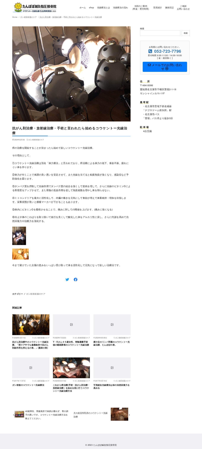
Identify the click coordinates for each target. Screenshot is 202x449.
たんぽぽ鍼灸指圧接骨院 (105, 444)
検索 (142, 28)
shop (91, 7)
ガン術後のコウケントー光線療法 (28, 384)
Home (15, 17)
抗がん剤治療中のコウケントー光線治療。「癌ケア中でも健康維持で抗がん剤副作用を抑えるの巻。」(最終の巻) (30, 344)
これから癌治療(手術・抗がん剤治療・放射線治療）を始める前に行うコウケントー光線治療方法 (71, 387)
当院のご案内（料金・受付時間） (140, 7)
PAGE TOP (194, 433)
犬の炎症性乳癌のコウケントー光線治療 (90, 414)
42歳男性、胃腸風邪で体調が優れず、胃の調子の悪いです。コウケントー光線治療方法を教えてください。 (46, 414)
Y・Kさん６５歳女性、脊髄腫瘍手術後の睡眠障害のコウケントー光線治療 (71, 343)
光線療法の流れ (120, 7)
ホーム (83, 7)
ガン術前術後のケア (28, 17)
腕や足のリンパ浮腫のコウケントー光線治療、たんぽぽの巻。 (111, 343)
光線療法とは (103, 7)
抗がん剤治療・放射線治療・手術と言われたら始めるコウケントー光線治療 (71, 17)
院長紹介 (157, 7)
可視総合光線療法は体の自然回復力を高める (111, 386)
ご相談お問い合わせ (183, 7)
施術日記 (169, 7)
